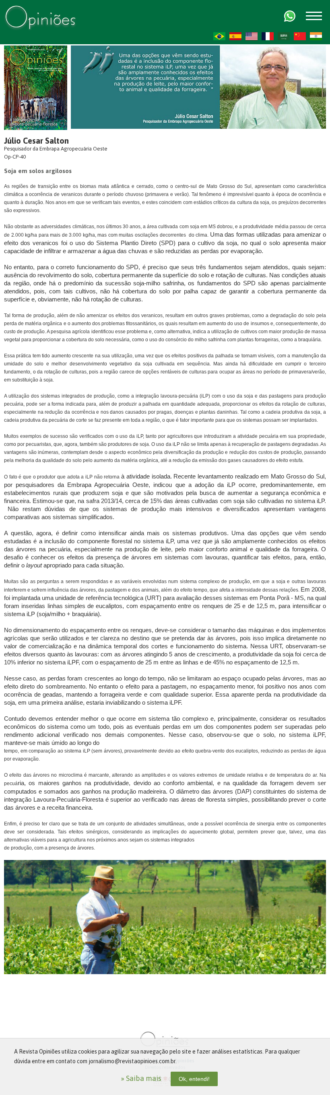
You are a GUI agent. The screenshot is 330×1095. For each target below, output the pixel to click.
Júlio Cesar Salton (36, 140)
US (251, 36)
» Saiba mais (141, 1078)
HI (316, 36)
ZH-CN (300, 36)
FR (268, 36)
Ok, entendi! (194, 1079)
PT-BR (219, 36)
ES (235, 36)
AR (284, 36)
